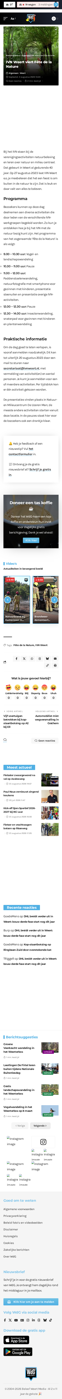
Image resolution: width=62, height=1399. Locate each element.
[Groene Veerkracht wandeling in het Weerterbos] (50, 1047)
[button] (6, 18)
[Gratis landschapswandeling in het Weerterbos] (50, 1089)
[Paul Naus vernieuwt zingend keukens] (50, 796)
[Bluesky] (45, 1320)
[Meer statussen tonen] (56, 4)
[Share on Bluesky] (47, 659)
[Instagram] (28, 1320)
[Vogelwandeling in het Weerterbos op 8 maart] (50, 1110)
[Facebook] (4, 1320)
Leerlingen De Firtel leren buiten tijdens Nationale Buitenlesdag (19, 1068)
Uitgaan (48, 1052)
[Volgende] (54, 599)
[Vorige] (7, 599)
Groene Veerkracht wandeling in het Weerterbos (18, 1047)
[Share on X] (24, 659)
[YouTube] (16, 1320)
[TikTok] (51, 1320)
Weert (23, 73)
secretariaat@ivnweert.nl (21, 368)
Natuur (47, 1073)
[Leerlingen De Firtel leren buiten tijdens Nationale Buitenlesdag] (50, 1068)
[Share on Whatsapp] (31, 659)
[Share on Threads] (39, 659)
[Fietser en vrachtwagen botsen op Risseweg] (50, 829)
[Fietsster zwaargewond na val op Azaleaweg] (50, 780)
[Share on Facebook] (16, 659)
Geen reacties (15, 81)
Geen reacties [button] (46, 740)
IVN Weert (41, 645)
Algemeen (13, 73)
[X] (10, 1320)
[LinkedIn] (33, 1320)
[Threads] (39, 1320)
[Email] (55, 659)
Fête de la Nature (23, 645)
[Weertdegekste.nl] (31, 18)
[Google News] (22, 1320)
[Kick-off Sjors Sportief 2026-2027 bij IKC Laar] (50, 812)
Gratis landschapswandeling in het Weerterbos (18, 1090)
